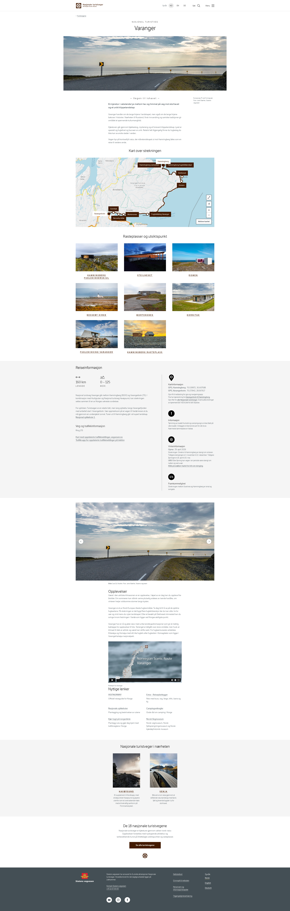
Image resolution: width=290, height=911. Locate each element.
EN (178, 6)
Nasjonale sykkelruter (118, 708)
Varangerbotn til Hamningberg (198, 397)
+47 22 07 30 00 (112, 889)
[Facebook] (127, 900)
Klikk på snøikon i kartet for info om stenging (185, 466)
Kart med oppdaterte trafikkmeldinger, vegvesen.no (99, 437)
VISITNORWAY (115, 694)
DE (185, 6)
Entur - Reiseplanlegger (157, 694)
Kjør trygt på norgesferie (119, 719)
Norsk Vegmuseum (155, 719)
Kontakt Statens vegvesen (116, 886)
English (208, 883)
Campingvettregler (154, 708)
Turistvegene (81, 16)
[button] (147, 214)
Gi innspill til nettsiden (181, 880)
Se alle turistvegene (145, 845)
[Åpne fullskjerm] (208, 197)
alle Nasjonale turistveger (187, 400)
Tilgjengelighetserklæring (182, 896)
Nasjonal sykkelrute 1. (85, 417)
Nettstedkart (177, 874)
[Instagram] (118, 900)
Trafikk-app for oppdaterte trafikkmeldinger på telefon (100, 440)
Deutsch (208, 888)
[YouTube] (109, 900)
